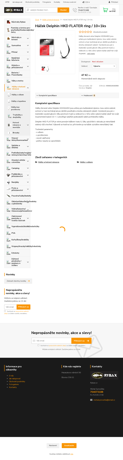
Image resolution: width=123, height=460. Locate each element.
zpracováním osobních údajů (57, 346)
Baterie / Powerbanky (17, 74)
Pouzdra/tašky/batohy (21, 196)
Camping (15, 168)
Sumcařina (16, 45)
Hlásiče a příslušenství (17, 66)
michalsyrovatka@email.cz (104, 400)
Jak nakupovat (17, 2)
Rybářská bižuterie (16, 59)
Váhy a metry (17, 81)
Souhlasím (69, 445)
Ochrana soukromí (69, 2)
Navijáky (15, 182)
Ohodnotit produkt (100, 32)
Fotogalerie (47, 2)
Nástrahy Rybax (18, 22)
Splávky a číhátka (16, 146)
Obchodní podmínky (32, 2)
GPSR (7, 2)
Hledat (63, 10)
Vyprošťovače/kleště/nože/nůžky (21, 226)
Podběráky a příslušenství (17, 175)
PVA (13, 233)
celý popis (91, 53)
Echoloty (15, 253)
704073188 (83, 10)
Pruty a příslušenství (17, 189)
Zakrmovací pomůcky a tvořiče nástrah (18, 218)
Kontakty (57, 2)
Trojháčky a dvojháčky (17, 116)
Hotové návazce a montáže (17, 125)
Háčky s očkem (18, 95)
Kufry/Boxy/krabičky (20, 240)
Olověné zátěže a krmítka (18, 161)
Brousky (16, 133)
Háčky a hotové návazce (18, 87)
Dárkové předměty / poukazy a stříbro (16, 262)
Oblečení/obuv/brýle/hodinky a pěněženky (21, 202)
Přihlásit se (23, 307)
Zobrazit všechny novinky (16, 281)
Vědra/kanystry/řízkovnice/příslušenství (21, 210)
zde (71, 454)
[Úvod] (13, 10)
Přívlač (14, 52)
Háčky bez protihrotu (15, 108)
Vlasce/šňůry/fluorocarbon (20, 139)
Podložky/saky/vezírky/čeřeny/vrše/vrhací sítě (21, 154)
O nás (11, 376)
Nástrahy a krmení (16, 38)
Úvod (37, 20)
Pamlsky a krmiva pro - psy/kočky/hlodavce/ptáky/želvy (20, 30)
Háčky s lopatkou (18, 101)
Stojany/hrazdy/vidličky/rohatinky (21, 246)
